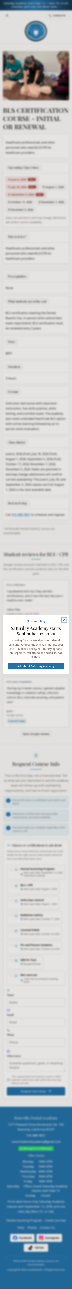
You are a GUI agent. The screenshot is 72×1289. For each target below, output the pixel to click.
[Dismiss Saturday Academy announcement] (64, 619)
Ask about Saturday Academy (35, 666)
